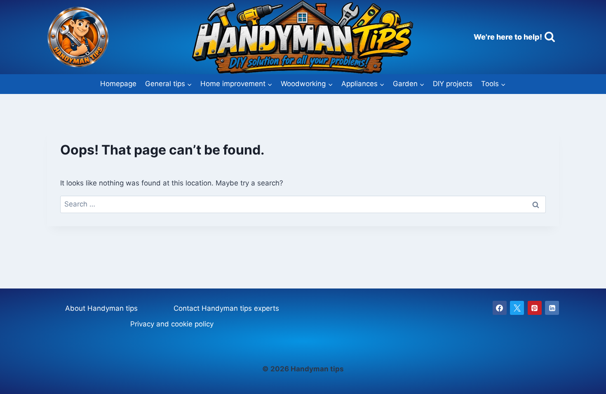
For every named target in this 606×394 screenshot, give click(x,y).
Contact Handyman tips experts (226, 308)
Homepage (118, 84)
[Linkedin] (552, 308)
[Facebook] (500, 308)
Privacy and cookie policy (172, 324)
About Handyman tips (101, 308)
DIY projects (452, 84)
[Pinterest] (535, 308)
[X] (517, 308)
